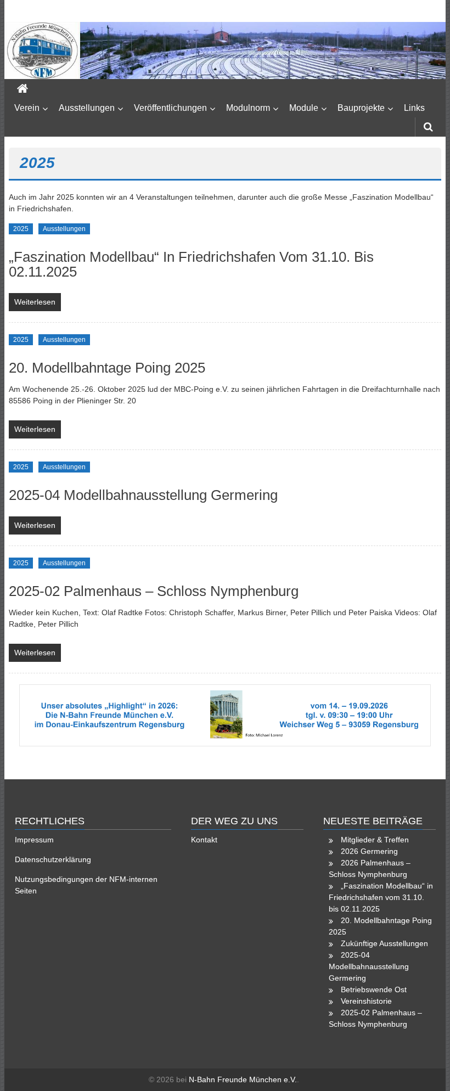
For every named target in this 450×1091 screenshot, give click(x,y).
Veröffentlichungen (170, 108)
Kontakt (204, 839)
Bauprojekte (361, 108)
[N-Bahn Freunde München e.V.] (225, 50)
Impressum (34, 839)
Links (414, 108)
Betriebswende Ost (374, 989)
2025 (21, 229)
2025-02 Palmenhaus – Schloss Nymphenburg (154, 591)
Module (303, 108)
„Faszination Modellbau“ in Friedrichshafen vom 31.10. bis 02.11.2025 (191, 264)
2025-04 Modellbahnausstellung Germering (143, 495)
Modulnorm (248, 108)
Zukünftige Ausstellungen (384, 943)
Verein (27, 108)
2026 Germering (369, 851)
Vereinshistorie (366, 1001)
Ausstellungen (87, 108)
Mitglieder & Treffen (375, 839)
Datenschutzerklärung (53, 859)
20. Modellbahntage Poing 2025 (107, 367)
